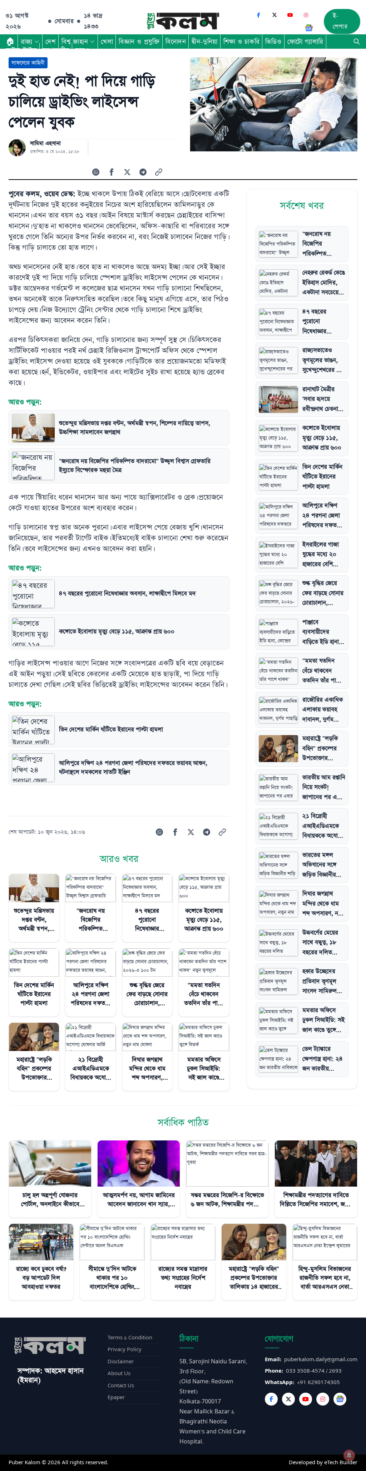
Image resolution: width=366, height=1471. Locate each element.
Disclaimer (121, 1362)
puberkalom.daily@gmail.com (320, 1360)
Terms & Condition (130, 1338)
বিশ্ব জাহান (74, 41)
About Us (119, 1373)
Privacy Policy (125, 1350)
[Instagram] (306, 15)
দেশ (50, 41)
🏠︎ (10, 41)
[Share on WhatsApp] (96, 172)
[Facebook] (258, 15)
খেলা (107, 41)
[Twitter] (288, 1399)
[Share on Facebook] (111, 172)
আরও (82, 50)
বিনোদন (175, 41)
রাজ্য (27, 41)
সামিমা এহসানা (45, 143)
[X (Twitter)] (274, 15)
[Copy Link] (159, 172)
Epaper (116, 1397)
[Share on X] (127, 172)
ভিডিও (273, 41)
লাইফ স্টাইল (21, 50)
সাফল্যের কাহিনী (28, 63)
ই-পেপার (340, 21)
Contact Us (121, 1386)
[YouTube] (290, 15)
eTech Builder (340, 1463)
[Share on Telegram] (143, 172)
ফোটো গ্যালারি (305, 41)
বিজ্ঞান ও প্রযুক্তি (139, 41)
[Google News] (308, 27)
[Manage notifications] (349, 1455)
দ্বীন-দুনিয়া (204, 41)
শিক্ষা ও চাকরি (241, 41)
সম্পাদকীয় (56, 50)
